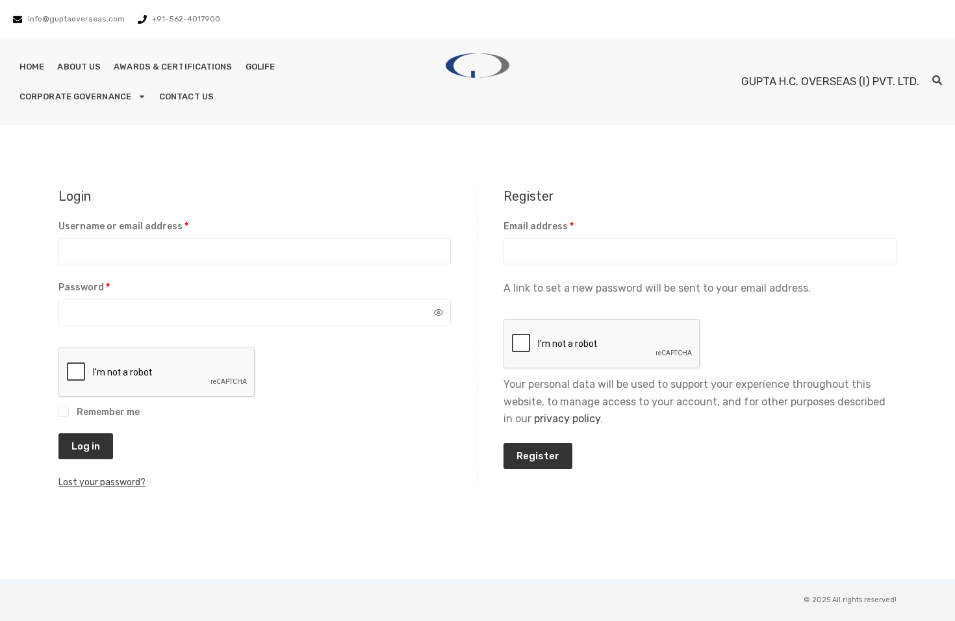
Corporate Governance (75, 96)
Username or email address (143, 225)
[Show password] (438, 312)
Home (31, 66)
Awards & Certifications (173, 66)
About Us (79, 66)
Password (104, 286)
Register (537, 456)
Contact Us (186, 96)
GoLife (260, 66)
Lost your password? (102, 482)
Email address (559, 225)
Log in (85, 446)
